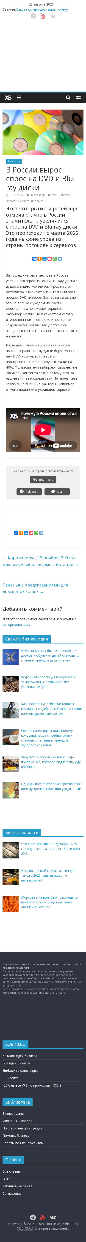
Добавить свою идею (21, 1070)
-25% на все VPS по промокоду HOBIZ (32, 1085)
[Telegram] (60, 259)
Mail (60, 492)
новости (64, 195)
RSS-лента (11, 1078)
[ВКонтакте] (34, 259)
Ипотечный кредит (17, 1121)
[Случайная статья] (78, 97)
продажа (37, 201)
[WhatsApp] (55, 259)
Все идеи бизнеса (16, 1063)
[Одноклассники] (39, 259)
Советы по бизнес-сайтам (23, 1143)
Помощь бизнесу (16, 1135)
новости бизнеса (17, 201)
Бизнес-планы (13, 1113)
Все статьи (11, 1171)
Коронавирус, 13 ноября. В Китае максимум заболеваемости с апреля (40, 561)
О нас (7, 1178)
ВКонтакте (46, 480)
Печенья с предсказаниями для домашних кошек (35, 588)
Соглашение (12, 1193)
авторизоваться (16, 624)
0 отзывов (37, 195)
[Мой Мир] (44, 259)
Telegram (31, 492)
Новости (14, 161)
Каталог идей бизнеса (20, 1056)
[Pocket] (49, 259)
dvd (54, 195)
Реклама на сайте (17, 1186)
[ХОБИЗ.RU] (8, 97)
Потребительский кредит (22, 1128)
